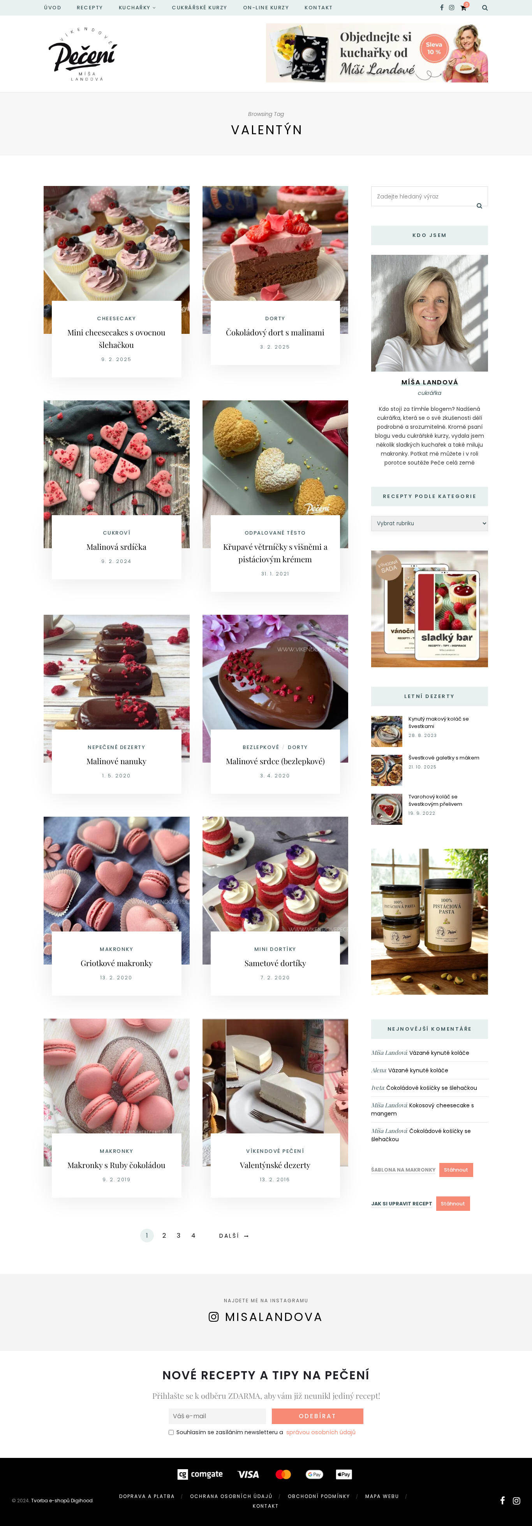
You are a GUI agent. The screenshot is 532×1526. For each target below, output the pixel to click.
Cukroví (117, 533)
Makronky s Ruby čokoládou (116, 1164)
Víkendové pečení (275, 1151)
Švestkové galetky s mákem (444, 757)
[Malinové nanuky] (117, 688)
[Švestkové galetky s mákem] (386, 769)
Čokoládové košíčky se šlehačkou (431, 1088)
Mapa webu (382, 1496)
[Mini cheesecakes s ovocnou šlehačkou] (117, 259)
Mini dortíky (275, 949)
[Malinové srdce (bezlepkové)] (276, 688)
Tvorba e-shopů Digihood (62, 1500)
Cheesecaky (116, 318)
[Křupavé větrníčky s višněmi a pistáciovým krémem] (276, 473)
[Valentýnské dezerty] (276, 1091)
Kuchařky (135, 7)
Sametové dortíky (275, 963)
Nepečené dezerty (116, 747)
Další (229, 1236)
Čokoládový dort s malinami (275, 332)
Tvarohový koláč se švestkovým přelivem (435, 800)
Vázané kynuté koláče (439, 1053)
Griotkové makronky (117, 963)
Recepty (90, 7)
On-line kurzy (266, 7)
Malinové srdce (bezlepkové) (275, 761)
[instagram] (451, 7)
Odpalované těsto (275, 533)
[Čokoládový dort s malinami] (276, 259)
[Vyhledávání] (485, 7)
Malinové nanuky (116, 761)
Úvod (52, 7)
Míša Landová (389, 1052)
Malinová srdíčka (116, 546)
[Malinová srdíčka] (117, 473)
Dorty (275, 318)
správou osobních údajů (321, 1432)
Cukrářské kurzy (199, 7)
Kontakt (319, 7)
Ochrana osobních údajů (231, 1496)
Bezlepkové (261, 747)
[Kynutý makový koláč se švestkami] (386, 730)
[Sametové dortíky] (276, 890)
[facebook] (442, 7)
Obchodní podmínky (319, 1496)
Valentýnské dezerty (275, 1164)
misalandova (274, 1317)
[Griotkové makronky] (117, 890)
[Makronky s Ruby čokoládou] (117, 1091)
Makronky (116, 949)
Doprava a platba (147, 1496)
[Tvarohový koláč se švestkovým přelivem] (386, 808)
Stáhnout (456, 1169)
